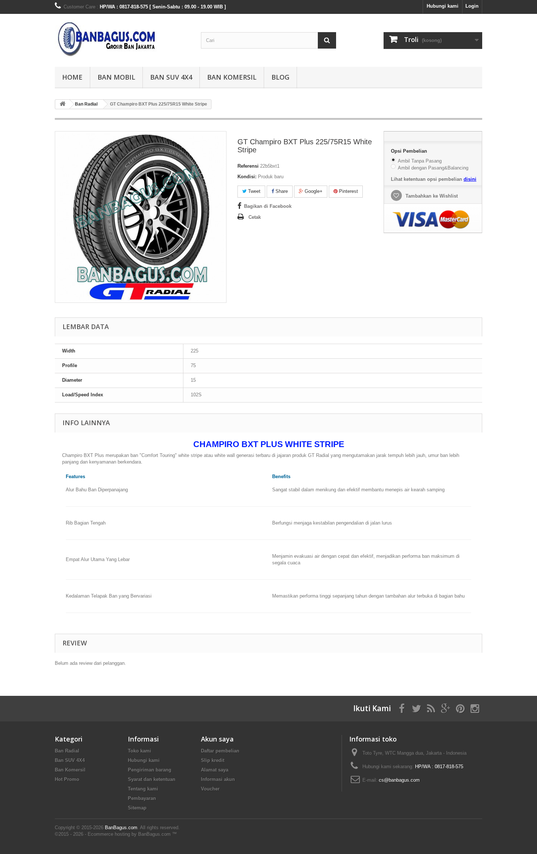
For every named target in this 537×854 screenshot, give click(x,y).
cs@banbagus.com (399, 780)
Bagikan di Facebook (268, 206)
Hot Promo (67, 779)
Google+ (313, 191)
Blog (280, 77)
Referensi (248, 166)
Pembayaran (142, 798)
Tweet (253, 191)
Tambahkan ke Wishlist (431, 196)
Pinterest (348, 191)
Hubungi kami (442, 6)
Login (472, 6)
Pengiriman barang (149, 770)
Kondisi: (246, 176)
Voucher (210, 789)
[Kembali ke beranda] (62, 104)
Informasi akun (218, 779)
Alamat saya (214, 770)
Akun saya (217, 739)
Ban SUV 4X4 (171, 77)
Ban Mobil (116, 77)
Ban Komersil (231, 77)
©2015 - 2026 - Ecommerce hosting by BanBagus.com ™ (116, 834)
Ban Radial (67, 751)
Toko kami (139, 751)
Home (72, 77)
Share (281, 191)
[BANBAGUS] (122, 38)
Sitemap (137, 808)
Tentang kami (143, 789)
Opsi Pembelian (410, 151)
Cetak (254, 217)
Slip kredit (212, 760)
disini (470, 179)
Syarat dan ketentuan (151, 779)
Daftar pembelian (220, 751)
